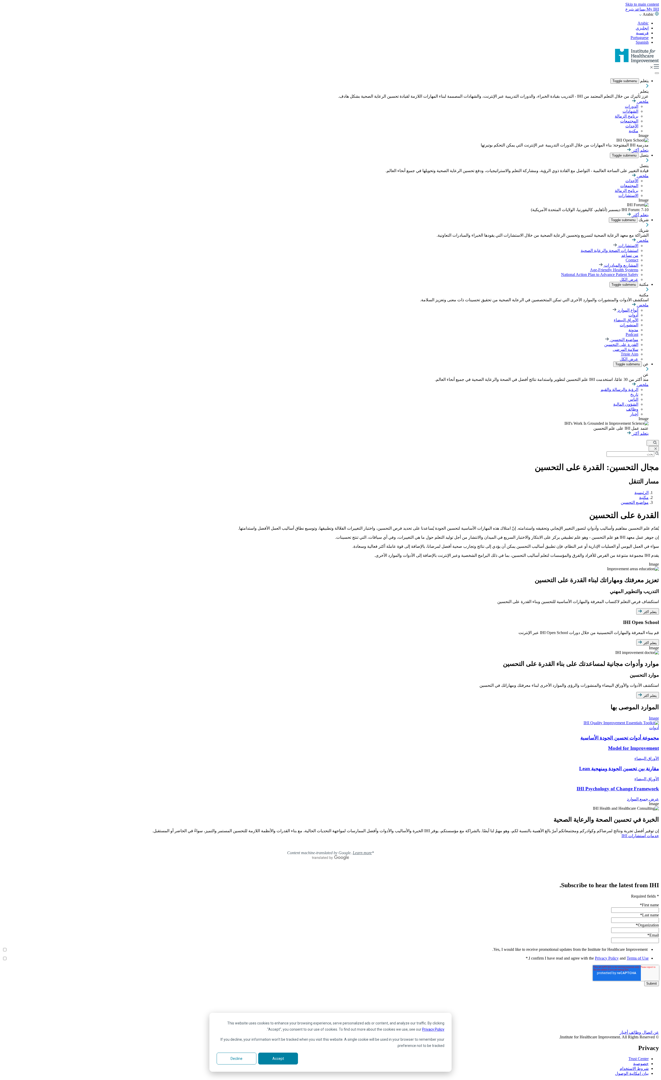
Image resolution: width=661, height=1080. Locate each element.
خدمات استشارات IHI (640, 836)
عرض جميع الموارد (643, 799)
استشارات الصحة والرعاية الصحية (609, 250)
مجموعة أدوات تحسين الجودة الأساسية (619, 737)
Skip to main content (642, 4)
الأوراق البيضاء (626, 320)
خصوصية (641, 1063)
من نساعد (629, 255)
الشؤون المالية (625, 404)
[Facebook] (330, 1005)
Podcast (632, 334)
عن (645, 364)
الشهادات (630, 111)
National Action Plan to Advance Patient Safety (599, 274)
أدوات (633, 315)
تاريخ (634, 394)
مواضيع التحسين (623, 339)
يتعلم (644, 81)
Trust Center (638, 1058)
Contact (632, 260)
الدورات (631, 106)
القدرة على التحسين (621, 344)
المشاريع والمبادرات (620, 265)
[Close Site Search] (654, 448)
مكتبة (633, 131)
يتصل (644, 155)
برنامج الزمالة (626, 116)
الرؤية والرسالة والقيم (619, 389)
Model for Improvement (633, 748)
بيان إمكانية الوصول (632, 1073)
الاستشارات (628, 195)
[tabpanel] (330, 604)
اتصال (646, 1032)
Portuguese (640, 37)
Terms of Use (638, 958)
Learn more (362, 853)
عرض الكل (629, 279)
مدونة (633, 330)
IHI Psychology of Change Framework (618, 788)
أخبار (634, 414)
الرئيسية (641, 492)
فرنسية (642, 33)
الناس (633, 399)
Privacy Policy (433, 1029)
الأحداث (631, 126)
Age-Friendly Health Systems (614, 270)
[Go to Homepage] (637, 62)
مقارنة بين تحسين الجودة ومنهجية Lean (619, 768)
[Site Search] (653, 443)
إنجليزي (642, 28)
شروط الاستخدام (634, 1068)
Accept (278, 1058)
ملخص (642, 101)
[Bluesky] (330, 1011)
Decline (236, 1058)
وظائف (632, 409)
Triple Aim (629, 354)
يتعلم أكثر (640, 150)
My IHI (652, 9)
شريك (643, 220)
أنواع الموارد (627, 310)
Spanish (642, 42)
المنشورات (629, 325)
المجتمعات (629, 121)
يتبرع (629, 9)
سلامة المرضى (625, 349)
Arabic (643, 23)
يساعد (640, 9)
